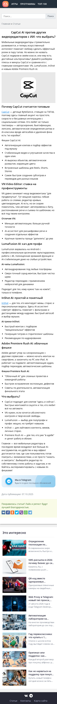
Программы (27, 3)
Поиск (51, 16)
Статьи (16, 23)
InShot (5, 303)
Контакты (25, 700)
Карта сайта (40, 700)
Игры (14, 3)
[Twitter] (17, 512)
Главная (6, 23)
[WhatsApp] (26, 512)
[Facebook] (8, 512)
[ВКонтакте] (3, 512)
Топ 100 (42, 3)
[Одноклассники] (12, 512)
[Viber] (21, 512)
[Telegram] (30, 512)
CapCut (5, 111)
